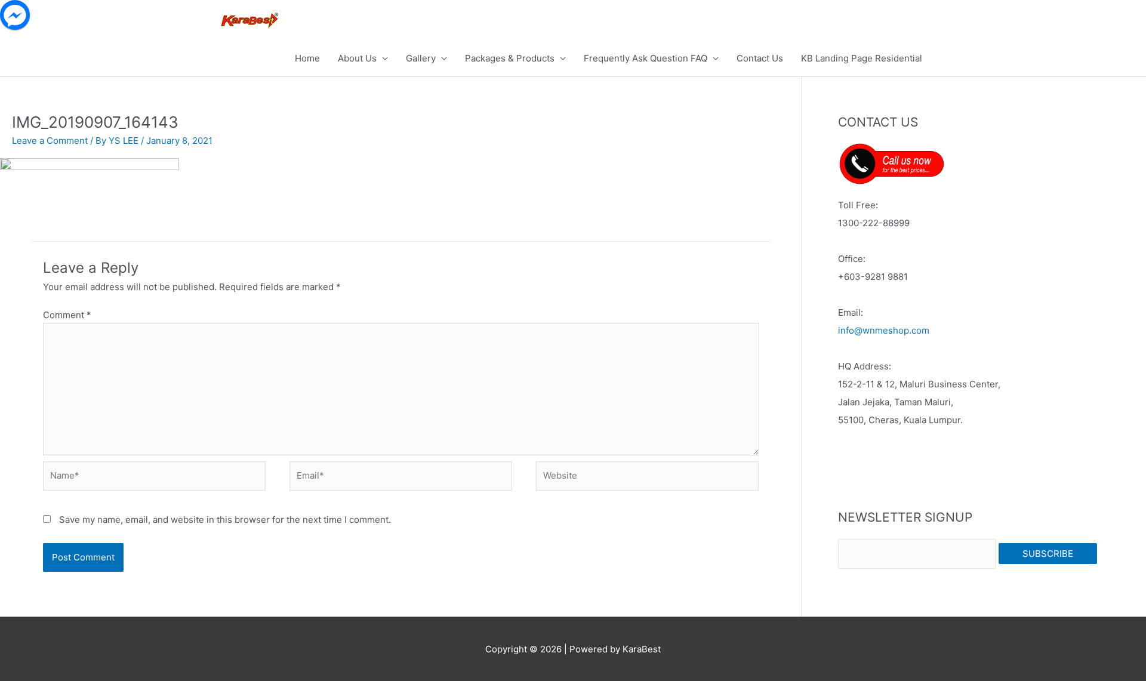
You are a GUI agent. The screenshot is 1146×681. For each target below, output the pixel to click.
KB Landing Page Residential (861, 58)
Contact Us (760, 58)
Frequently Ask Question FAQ (645, 58)
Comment (67, 315)
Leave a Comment (50, 140)
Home (307, 58)
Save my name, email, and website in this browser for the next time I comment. (225, 519)
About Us (357, 58)
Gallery (421, 58)
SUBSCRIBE (1047, 553)
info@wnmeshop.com (883, 330)
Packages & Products (509, 58)
